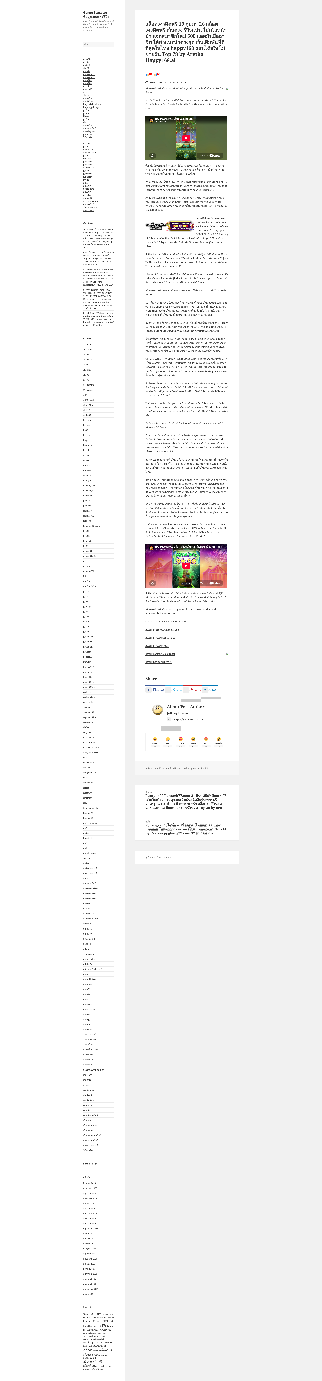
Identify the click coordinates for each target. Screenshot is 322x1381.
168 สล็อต (87, 349)
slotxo (86, 95)
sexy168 (87, 732)
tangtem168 (89, 813)
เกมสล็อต (87, 1079)
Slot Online (88, 762)
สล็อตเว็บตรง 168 (90, 1049)
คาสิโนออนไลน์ (90, 868)
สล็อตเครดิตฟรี (89, 1039)
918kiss (86, 143)
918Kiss (86, 379)
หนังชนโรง (88, 149)
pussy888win (89, 687)
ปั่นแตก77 (87, 933)
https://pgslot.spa (91, 107)
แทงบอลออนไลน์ (90, 1140)
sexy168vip (88, 737)
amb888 (87, 415)
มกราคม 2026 (89, 1218)
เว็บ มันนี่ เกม (89, 1100)
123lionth (87, 344)
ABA (85, 395)
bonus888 (87, 445)
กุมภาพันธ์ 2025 (90, 1273)
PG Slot (86, 581)
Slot (85, 757)
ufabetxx (87, 848)
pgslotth (87, 651)
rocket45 (87, 692)
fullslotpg (87, 176)
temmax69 (88, 818)
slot (85, 122)
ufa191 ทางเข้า (90, 823)
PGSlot (86, 621)
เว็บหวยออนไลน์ (90, 1125)
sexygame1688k (90, 752)
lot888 (86, 546)
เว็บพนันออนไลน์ (90, 1115)
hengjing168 (89, 485)
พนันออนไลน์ (89, 938)
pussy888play (97, 1333)
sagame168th (89, 152)
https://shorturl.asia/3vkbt (160, 653)
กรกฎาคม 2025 (90, 1248)
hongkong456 (89, 490)
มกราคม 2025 (89, 1279)
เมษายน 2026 (89, 1203)
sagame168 (88, 712)
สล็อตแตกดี (88, 1054)
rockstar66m (89, 697)
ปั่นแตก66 (87, 198)
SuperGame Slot (91, 808)
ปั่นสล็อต (87, 923)
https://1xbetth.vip (92, 104)
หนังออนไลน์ (88, 188)
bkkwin (86, 435)
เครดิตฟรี (87, 1084)
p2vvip (86, 566)
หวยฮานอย (88, 1064)
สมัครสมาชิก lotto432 (93, 969)
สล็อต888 (87, 80)
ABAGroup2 (88, 400)
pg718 (86, 591)
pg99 (85, 601)
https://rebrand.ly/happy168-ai (162, 629)
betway (86, 425)
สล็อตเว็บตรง (89, 74)
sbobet (86, 727)
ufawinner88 (89, 853)
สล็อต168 (87, 984)
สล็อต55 (86, 989)
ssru (85, 802)
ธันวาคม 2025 (89, 1223)
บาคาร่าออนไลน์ (90, 201)
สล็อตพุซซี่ (87, 1029)
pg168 (86, 62)
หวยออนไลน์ (88, 210)
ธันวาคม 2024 (89, 1284)
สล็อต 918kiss (89, 979)
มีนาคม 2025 (89, 1268)
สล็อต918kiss (89, 1009)
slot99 (86, 68)
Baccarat (87, 420)
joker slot (87, 134)
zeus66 (86, 858)
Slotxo (86, 777)
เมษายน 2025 (89, 1263)
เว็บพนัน (86, 1110)
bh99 (85, 430)
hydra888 (87, 495)
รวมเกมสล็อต (89, 954)
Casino (86, 455)
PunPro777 (88, 667)
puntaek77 (88, 672)
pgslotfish (87, 641)
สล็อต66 (86, 71)
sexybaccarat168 (91, 747)
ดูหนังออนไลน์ (89, 128)
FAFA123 (87, 460)
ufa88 (86, 833)
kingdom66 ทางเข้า (92, 526)
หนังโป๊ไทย (88, 101)
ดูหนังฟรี (87, 158)
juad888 (87, 520)
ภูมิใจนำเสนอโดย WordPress (158, 857)
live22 (86, 179)
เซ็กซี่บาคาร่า (89, 1090)
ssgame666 (88, 797)
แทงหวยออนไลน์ (90, 1145)
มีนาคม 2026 (89, 1208)
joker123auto (88, 1326)
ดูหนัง (85, 182)
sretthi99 (87, 792)
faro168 (86, 1317)
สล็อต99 (86, 1014)
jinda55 (86, 65)
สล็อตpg (87, 1019)
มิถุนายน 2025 (89, 1253)
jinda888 (87, 505)
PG (84, 576)
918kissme (88, 390)
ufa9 (85, 843)
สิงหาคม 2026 (89, 1183)
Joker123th (88, 515)
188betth (87, 359)
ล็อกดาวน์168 (89, 959)
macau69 (87, 551)
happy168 (88, 480)
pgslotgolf (88, 646)
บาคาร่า (86, 92)
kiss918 (86, 116)
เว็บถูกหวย (87, 1105)
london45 (87, 541)
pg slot (86, 113)
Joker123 (87, 510)
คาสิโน (86, 863)
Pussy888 (87, 677)
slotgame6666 (89, 772)
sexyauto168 (89, 742)
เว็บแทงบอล (88, 1130)
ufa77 (86, 828)
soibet (86, 787)
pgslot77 (87, 195)
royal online (89, 702)
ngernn (86, 561)
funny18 (87, 470)
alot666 (86, 410)
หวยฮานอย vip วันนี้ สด (93, 1069)
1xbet (86, 364)
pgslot (86, 86)
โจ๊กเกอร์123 (88, 137)
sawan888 (88, 722)
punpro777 (88, 204)
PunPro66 (88, 661)
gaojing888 (88, 475)
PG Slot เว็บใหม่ (90, 586)
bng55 (86, 440)
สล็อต (85, 974)
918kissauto (88, 384)
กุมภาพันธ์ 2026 (90, 1213)
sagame (86, 707)
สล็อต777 (87, 999)
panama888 (88, 571)
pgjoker (87, 611)
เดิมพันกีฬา (88, 1095)
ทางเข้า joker (89, 131)
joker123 (87, 59)
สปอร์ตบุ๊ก (87, 964)
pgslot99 (87, 631)
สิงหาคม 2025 (89, 1243)
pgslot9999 (88, 636)
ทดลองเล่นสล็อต (90, 888)
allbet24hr (88, 405)
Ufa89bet (87, 838)
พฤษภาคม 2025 (90, 1258)
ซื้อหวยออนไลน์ (90, 207)
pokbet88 (87, 656)
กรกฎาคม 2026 (90, 1188)
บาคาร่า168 (88, 167)
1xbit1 (86, 374)
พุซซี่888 (87, 943)
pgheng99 (88, 173)
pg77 (85, 596)
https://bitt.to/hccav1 (157, 645)
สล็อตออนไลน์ (89, 1034)
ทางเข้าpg (87, 903)
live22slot (87, 536)
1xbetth (87, 369)
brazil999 (87, 450)
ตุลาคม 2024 (89, 1294)
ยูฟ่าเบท (86, 949)
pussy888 (87, 89)
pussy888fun (89, 682)
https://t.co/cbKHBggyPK (158, 661)
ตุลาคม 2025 (89, 1233)
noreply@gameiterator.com (188, 719)
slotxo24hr (88, 782)
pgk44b (86, 616)
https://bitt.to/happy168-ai (160, 637)
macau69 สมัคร (90, 556)
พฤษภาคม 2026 (90, 1198)
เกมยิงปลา (87, 1074)
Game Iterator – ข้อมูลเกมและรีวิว (96, 14)
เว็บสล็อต (87, 1120)
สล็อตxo (86, 1024)
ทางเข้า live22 (89, 893)
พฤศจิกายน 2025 (90, 1228)
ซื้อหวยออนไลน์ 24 (91, 873)
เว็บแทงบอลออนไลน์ (92, 1135)
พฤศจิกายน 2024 (90, 1289)
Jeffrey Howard (179, 713)
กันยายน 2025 (89, 1238)
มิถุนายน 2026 (89, 1193)
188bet (86, 354)
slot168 (86, 767)
